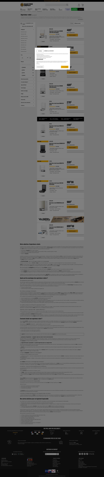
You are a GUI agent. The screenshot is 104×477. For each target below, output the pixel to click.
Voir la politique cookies (40, 59)
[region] (52, 59)
